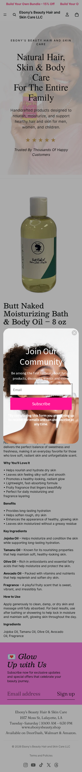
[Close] (74, 332)
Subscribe (41, 403)
